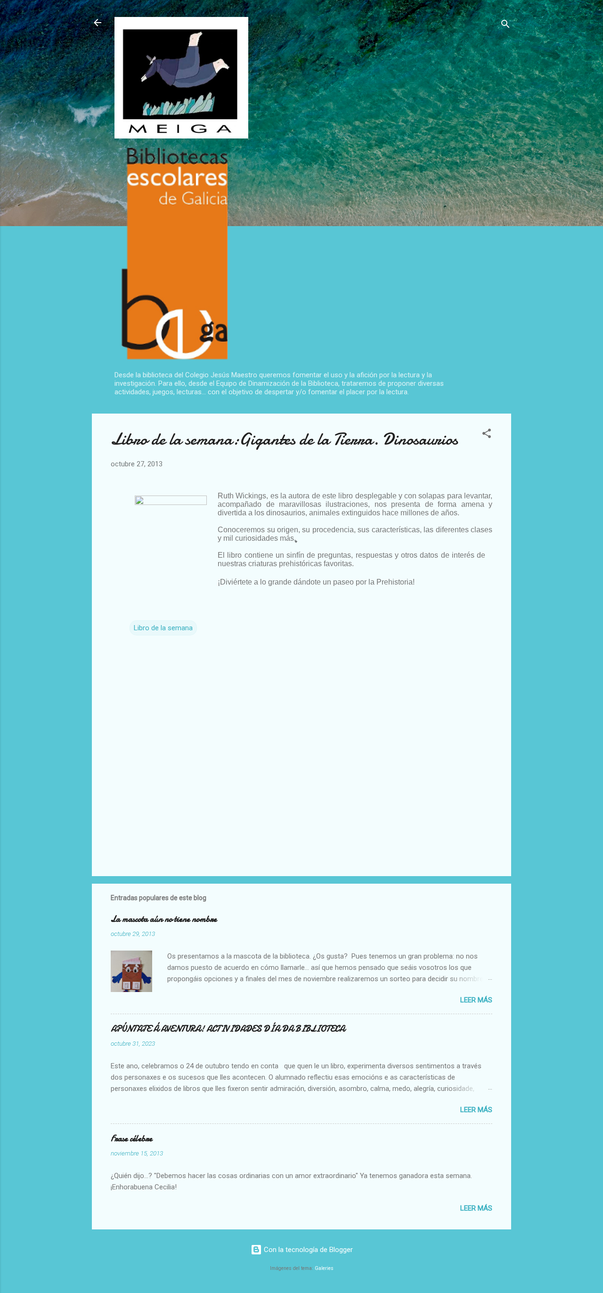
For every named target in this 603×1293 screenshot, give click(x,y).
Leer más (476, 1000)
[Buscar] (505, 25)
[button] (486, 435)
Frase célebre (131, 1139)
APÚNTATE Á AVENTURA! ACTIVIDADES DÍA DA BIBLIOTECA (228, 1029)
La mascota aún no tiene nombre (164, 919)
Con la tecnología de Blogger (307, 1249)
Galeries (324, 1268)
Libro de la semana (163, 628)
